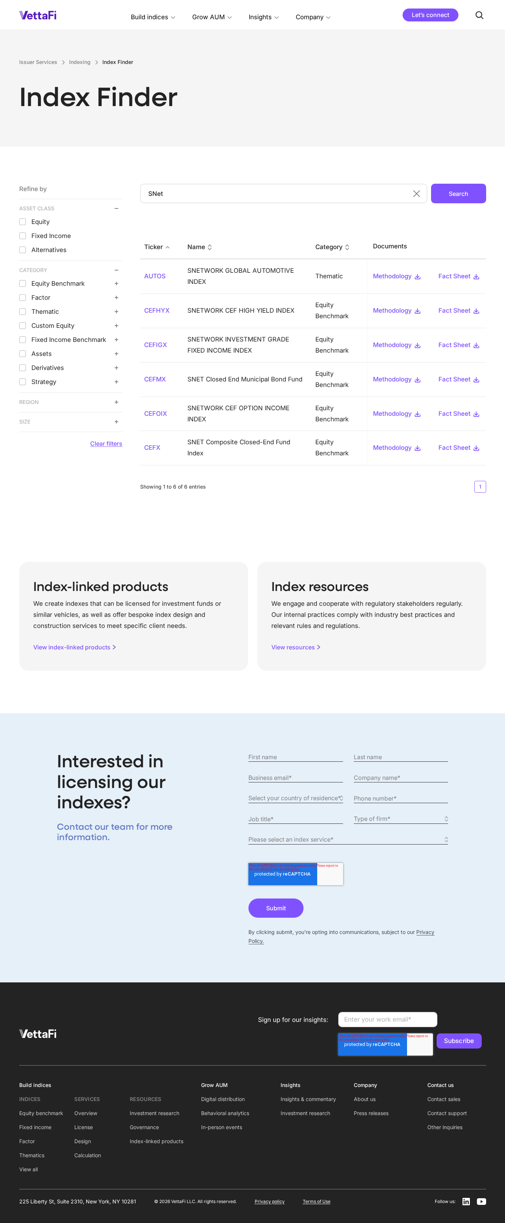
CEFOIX (155, 413)
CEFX (152, 447)
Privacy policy (270, 1201)
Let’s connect (430, 14)
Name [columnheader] (196, 247)
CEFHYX (157, 310)
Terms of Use (317, 1201)
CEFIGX (155, 345)
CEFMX (155, 379)
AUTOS (155, 276)
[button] (153, 15)
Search (458, 193)
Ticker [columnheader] (153, 247)
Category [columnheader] (329, 247)
